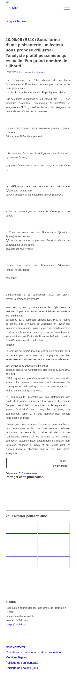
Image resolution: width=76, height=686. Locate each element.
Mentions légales (16, 657)
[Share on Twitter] (10, 492)
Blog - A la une (16, 21)
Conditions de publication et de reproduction (33, 652)
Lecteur (27, 72)
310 (21, 473)
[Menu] (65, 8)
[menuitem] (65, 8)
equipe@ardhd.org (16, 624)
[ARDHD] (31, 8)
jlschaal (40, 72)
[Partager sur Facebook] (10, 481)
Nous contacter (15, 647)
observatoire (30, 473)
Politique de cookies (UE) (22, 667)
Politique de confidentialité (22, 662)
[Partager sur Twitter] (10, 486)
